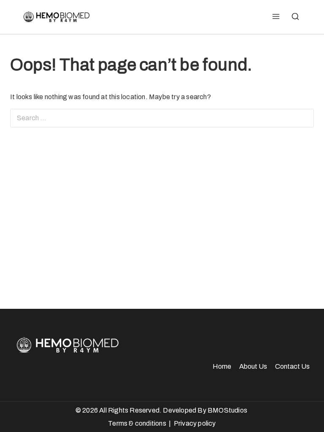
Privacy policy (195, 423)
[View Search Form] (295, 16)
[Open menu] (276, 17)
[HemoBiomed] (55, 17)
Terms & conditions (137, 423)
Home (222, 366)
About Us (253, 366)
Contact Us (292, 366)
